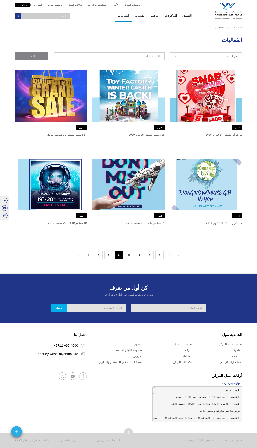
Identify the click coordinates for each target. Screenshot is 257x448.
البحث (31, 56)
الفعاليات (123, 15)
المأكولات (171, 15)
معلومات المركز (132, 4)
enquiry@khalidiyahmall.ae (58, 354)
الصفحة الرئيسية (234, 27)
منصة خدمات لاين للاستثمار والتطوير (120, 362)
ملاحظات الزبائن (182, 362)
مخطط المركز (55, 4)
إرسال (59, 307)
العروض (137, 356)
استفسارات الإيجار (97, 4)
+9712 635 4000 (65, 345)
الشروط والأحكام (70, 440)
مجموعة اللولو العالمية (129, 350)
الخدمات (140, 15)
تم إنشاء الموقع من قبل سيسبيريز (104, 440)
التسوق (187, 15)
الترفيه (155, 15)
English (22, 4)
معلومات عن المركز (230, 344)
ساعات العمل (75, 4)
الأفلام (115, 4)
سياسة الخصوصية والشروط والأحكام (35, 440)
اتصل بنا (37, 4)
